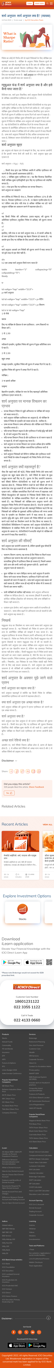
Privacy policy (34, 1070)
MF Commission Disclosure (39, 1101)
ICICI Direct (6, 1293)
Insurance (6, 1052)
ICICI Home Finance (9, 1296)
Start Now (39, 3)
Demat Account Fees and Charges (12, 1193)
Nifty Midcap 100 (8, 1239)
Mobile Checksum (36, 1262)
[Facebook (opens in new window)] (13, 1332)
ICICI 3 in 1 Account (36, 1204)
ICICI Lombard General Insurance (10, 1275)
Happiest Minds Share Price (39, 1120)
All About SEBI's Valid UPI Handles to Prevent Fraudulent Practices (12, 1154)
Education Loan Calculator (39, 1194)
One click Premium (36, 1045)
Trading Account (35, 1211)
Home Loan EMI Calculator (39, 1191)
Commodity (6, 1045)
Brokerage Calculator (37, 1177)
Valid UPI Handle (35, 1108)
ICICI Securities (7, 1271)
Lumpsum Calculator (37, 1166)
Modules (32, 1236)
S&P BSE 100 (7, 1232)
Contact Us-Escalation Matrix (40, 1066)
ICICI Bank (6, 1264)
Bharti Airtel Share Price (38, 1131)
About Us (32, 1063)
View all (47, 824)
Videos (31, 1232)
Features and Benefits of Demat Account (11, 1181)
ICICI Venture (7, 1289)
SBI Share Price (8, 1086)
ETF (3, 1056)
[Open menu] (51, 3)
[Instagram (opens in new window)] (20, 1332)
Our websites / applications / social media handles (40, 1254)
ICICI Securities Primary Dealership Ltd (11, 1301)
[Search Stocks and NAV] (47, 3)
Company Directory (9, 1113)
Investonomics (34, 1239)
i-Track (31, 1249)
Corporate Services (36, 1059)
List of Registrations (36, 1105)
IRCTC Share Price (9, 1095)
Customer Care (35, 1049)
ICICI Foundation (8, 1267)
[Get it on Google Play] (37, 1345)
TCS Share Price (35, 1124)
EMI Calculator (34, 1169)
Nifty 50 (5, 1253)
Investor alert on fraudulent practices (39, 1084)
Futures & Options (9, 1063)
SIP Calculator (34, 1184)
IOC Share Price (8, 1102)
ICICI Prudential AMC (10, 1286)
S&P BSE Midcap (8, 1229)
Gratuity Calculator (36, 1173)
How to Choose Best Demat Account (12, 1175)
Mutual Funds (7, 1042)
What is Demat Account (11, 1167)
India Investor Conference (12, 1073)
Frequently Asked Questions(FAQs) (36, 1089)
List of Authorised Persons (39, 1259)
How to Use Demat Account (13, 1171)
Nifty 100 (5, 1246)
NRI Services (34, 1056)
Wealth (32, 1052)
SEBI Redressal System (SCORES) (38, 1078)
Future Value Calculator (38, 1162)
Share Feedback (36, 787)
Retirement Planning (37, 1042)
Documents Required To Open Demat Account (11, 1187)
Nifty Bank (6, 1250)
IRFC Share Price (8, 1099)
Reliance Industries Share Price (11, 1090)
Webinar (32, 1229)
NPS (3, 1059)
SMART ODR (34, 1073)
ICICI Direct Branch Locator (39, 1097)
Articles (32, 1225)
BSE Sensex (6, 1236)
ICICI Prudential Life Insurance (9, 1281)
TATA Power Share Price (38, 1128)
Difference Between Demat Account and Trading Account (13, 1198)
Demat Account (35, 1208)
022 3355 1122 (27, 1007)
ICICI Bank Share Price (37, 1142)
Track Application (35, 1266)
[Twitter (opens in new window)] (26, 1332)
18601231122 (27, 1001)
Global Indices (7, 1225)
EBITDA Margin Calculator (39, 1159)
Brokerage (33, 1038)
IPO (3, 1066)
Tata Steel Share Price (10, 1109)
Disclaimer (8, 760)
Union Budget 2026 (9, 1070)
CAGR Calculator (35, 1187)
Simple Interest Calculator (39, 1152)
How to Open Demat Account (13, 1203)
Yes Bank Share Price (10, 1106)
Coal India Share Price (37, 1135)
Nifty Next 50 (7, 1243)
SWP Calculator (35, 1180)
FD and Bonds (7, 1049)
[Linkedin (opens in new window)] (32, 1332)
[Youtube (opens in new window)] (39, 1332)
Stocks (4, 1038)
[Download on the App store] (17, 1345)
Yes (7, 793)
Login (29, 3)
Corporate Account (36, 1215)
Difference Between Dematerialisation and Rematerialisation (10, 1162)
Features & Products (37, 1094)
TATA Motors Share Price (38, 1138)
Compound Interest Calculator (40, 1155)
